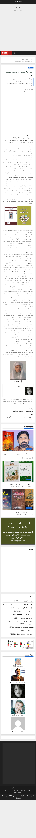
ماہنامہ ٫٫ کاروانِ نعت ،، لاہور (21, 484)
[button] (33, 53)
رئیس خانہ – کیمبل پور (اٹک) (23, 634)
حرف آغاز (23, 788)
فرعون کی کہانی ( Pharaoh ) (24, 615)
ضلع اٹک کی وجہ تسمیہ (26, 601)
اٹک (18, 7)
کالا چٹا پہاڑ (28, 630)
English (4, 53)
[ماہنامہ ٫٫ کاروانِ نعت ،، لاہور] (18, 471)
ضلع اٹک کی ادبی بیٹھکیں (23, 512)
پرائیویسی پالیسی (23, 790)
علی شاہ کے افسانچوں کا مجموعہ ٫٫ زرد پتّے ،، (18, 454)
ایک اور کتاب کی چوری (26, 618)
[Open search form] (14, 53)
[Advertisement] (18, 31)
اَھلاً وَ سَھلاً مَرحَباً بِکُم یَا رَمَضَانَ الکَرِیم (20, 604)
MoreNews (26, 796)
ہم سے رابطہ (17, 792)
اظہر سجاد (29, 515)
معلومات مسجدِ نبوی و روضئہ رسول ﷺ (22, 627)
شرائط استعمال (10, 790)
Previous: (23, 410)
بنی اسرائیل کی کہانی (25, 611)
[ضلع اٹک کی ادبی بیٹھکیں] (18, 499)
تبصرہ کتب (30, 67)
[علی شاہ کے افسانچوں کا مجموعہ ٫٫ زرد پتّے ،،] (18, 440)
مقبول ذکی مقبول (28, 458)
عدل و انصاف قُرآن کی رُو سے (24, 608)
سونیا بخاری (28, 89)
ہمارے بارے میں (14, 788)
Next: (20, 416)
